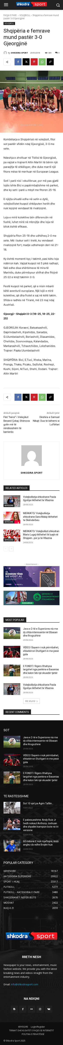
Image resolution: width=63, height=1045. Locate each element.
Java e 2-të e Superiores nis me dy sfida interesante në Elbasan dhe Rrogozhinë (40, 632)
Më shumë (30, 701)
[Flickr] (31, 1009)
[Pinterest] (34, 61)
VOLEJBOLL (24, 15)
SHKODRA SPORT (19, 52)
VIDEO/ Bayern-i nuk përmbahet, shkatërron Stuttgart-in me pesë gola (41, 651)
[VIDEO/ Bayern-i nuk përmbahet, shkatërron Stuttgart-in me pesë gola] (12, 652)
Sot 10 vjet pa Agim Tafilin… (38, 803)
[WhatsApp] (42, 61)
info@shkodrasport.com (24, 984)
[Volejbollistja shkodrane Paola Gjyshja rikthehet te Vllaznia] (12, 501)
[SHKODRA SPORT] (6, 53)
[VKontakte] (48, 1009)
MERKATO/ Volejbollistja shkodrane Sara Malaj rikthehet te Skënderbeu (40, 517)
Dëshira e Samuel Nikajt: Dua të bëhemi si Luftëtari (46, 421)
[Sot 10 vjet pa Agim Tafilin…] (12, 808)
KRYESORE (9, 505)
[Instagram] (40, 1009)
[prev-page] (6, 549)
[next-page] (11, 549)
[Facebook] (18, 61)
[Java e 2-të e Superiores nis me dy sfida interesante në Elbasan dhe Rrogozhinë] (12, 633)
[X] (26, 61)
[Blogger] (14, 1009)
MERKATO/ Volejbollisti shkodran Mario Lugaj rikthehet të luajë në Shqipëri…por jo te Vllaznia (41, 534)
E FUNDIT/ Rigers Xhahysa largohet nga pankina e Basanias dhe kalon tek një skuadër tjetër (41, 669)
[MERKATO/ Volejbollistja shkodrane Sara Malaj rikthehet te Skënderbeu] (12, 517)
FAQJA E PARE (10, 15)
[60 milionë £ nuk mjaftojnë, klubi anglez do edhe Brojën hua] (12, 845)
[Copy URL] (50, 61)
